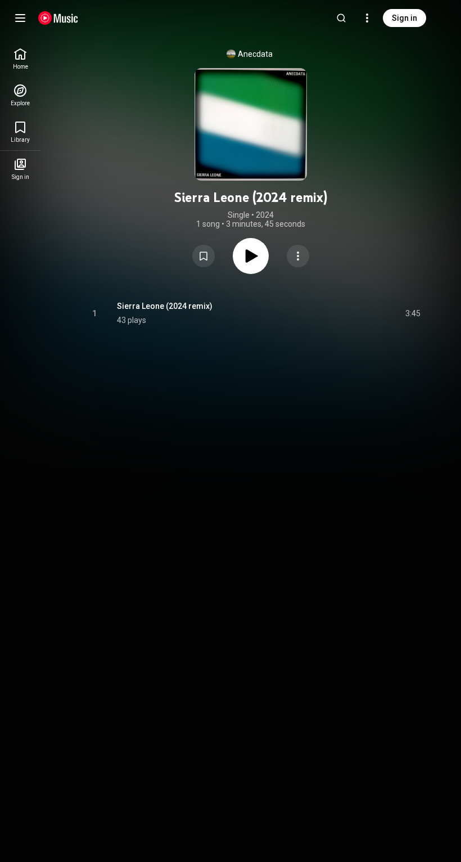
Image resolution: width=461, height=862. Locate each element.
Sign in (404, 18)
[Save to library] (203, 256)
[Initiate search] (341, 18)
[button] (203, 256)
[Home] (58, 18)
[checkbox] (412, 313)
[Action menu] (298, 256)
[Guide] (20, 18)
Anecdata (255, 54)
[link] (20, 59)
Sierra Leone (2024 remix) (165, 306)
